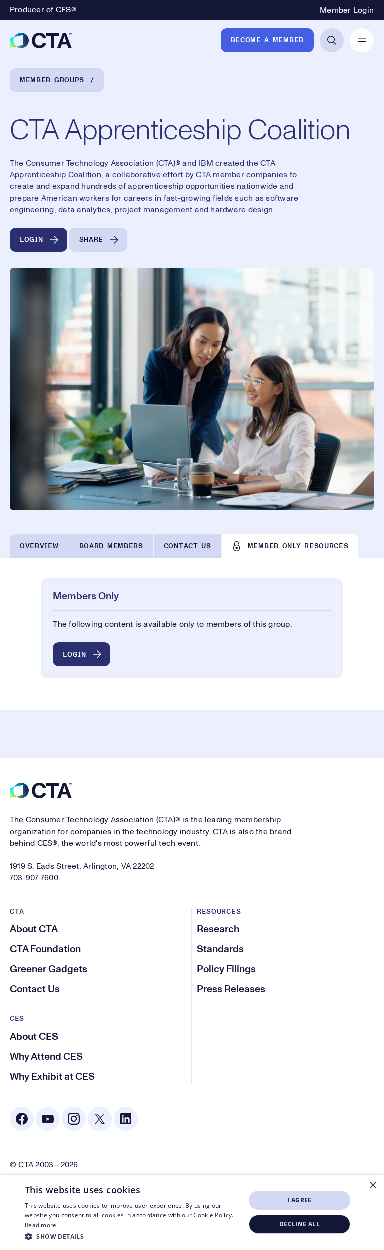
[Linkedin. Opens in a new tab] (126, 1119)
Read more (41, 1225)
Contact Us (188, 546)
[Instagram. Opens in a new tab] (74, 1119)
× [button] (372, 1186)
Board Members (112, 546)
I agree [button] (300, 1200)
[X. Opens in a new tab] (100, 1119)
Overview (39, 546)
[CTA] (41, 40)
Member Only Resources (298, 546)
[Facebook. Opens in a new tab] (22, 1119)
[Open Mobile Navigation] (362, 40)
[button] (132, 1236)
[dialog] (192, 1212)
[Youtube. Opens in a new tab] (48, 1119)
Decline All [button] (300, 1224)
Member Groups (52, 80)
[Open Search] (332, 40)
